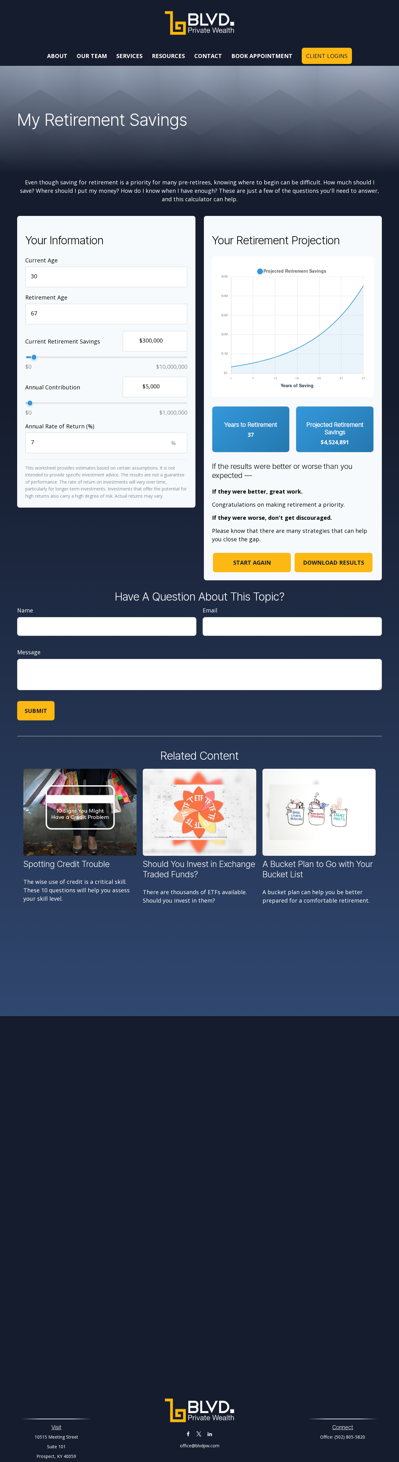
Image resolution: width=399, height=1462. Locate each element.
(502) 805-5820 (349, 1437)
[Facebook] (188, 1434)
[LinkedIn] (210, 1434)
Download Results (333, 562)
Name (25, 610)
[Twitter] (199, 1434)
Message (29, 652)
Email (210, 610)
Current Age (41, 260)
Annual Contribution (52, 387)
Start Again (252, 562)
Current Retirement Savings (62, 341)
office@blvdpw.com (199, 1446)
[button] (57, 55)
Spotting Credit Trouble (66, 864)
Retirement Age (46, 297)
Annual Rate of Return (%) (59, 426)
